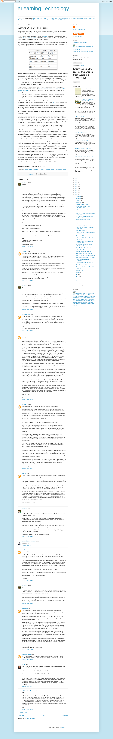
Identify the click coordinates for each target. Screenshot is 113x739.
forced (54, 102)
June (77, 276)
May (77, 279)
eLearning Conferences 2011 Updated (87, 100)
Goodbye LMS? (79, 270)
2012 (76, 182)
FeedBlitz (81, 65)
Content (75, 297)
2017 (76, 178)
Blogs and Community (81, 223)
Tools (88, 294)
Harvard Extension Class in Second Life (85, 255)
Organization (84, 302)
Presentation (90, 299)
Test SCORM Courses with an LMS (83, 166)
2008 (76, 190)
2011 (76, 184)
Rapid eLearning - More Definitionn (84, 253)
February (78, 285)
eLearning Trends (27, 169)
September (79, 202)
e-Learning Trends (37, 18)
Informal (75, 294)
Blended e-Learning (22, 19)
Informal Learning (63, 18)
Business (93, 300)
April (77, 281)
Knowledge (90, 302)
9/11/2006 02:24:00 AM (27, 649)
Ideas (79, 302)
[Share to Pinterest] (46, 174)
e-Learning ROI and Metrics (61, 19)
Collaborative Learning (60, 169)
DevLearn (45, 36)
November (78, 198)
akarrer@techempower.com (80, 42)
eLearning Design (71, 18)
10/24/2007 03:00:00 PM (27, 686)
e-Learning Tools (32, 19)
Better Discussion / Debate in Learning (85, 264)
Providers (78, 299)
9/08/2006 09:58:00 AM (27, 399)
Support (88, 303)
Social (93, 296)
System (92, 303)
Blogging (82, 293)
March (77, 283)
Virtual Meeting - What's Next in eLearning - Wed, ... (83, 207)
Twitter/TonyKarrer (77, 49)
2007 (76, 192)
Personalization (81, 300)
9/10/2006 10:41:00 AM (27, 580)
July (77, 274)
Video (74, 303)
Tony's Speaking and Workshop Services (83, 51)
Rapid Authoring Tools (81, 230)
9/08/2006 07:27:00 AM (27, 309)
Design (79, 296)
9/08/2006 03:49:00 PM (27, 504)
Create (84, 294)
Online (92, 297)
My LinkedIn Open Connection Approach (83, 46)
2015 (76, 180)
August (78, 272)
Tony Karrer (25, 174)
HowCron (24, 335)
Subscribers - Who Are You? (81, 140)
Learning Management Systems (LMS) (45, 19)
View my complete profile (79, 29)
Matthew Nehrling (26, 314)
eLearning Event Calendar (82, 204)
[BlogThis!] (41, 174)
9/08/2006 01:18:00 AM (27, 246)
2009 (76, 188)
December (78, 196)
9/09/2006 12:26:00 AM (27, 536)
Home (43, 715)
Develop (90, 293)
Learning (75, 293)
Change (82, 299)
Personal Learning (54, 18)
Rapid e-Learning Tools (89, 18)
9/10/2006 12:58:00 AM (27, 545)
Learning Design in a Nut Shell (83, 251)
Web (74, 299)
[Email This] (39, 174)
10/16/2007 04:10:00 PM (27, 659)
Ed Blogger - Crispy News (82, 236)
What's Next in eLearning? (29, 37)
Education (75, 302)
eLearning (89, 296)
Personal (75, 300)
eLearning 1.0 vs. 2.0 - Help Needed (84, 262)
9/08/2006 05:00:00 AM (27, 280)
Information (80, 294)
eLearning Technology (43, 8)
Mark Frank (24, 182)
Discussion (83, 303)
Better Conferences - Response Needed (84, 110)
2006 (76, 194)
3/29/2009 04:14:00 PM (27, 709)
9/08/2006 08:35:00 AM (27, 330)
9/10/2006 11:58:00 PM (27, 604)
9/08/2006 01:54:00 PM (27, 468)
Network (78, 303)
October (78, 200)
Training (75, 296)
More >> (78, 305)
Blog (79, 293)
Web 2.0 (43, 169)
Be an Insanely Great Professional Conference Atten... (84, 245)
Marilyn (23, 664)
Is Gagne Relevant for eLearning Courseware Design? (84, 210)
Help (93, 293)
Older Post (65, 715)
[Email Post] (36, 174)
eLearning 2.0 (46, 18)
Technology (84, 296)
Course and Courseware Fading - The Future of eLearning (84, 157)
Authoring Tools (80, 18)
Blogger (63, 727)
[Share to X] (42, 174)
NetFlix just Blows (26, 654)
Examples (88, 300)
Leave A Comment (86, 89)
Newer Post (21, 715)
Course (82, 297)
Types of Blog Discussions (81, 132)
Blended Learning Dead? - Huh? (84, 225)
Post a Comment (24, 712)
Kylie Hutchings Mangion (28, 690)
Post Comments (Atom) (29, 718)
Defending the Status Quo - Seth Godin (85, 257)
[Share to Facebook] (44, 174)
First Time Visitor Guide (80, 116)
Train (90, 294)
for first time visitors (77, 36)
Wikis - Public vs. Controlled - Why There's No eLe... (84, 248)
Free (74, 305)
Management (87, 297)
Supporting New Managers (81, 124)
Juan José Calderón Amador (29, 541)
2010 (76, 186)
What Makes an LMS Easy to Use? (83, 148)
